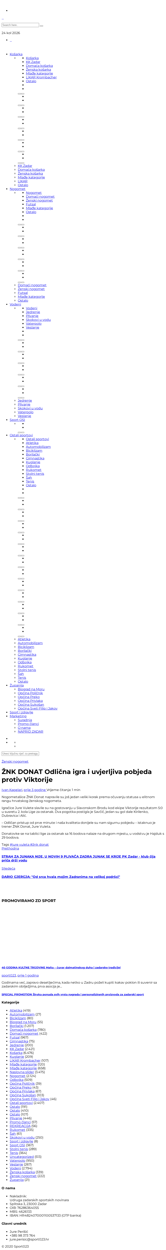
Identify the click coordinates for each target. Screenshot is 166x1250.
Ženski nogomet (39, 200)
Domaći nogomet (40, 197)
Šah (29, 477)
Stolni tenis (35, 474)
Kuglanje (33, 462)
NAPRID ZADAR (30, 731)
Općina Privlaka (30, 701)
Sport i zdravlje (21, 712)
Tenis (30, 481)
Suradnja (25, 720)
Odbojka (33, 466)
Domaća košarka (39, 66)
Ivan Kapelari (12, 790)
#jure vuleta (20, 844)
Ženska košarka (38, 70)
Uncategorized (22, 1157)
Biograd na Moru (31, 689)
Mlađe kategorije (39, 73)
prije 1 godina (28, 975)
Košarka (16, 54)
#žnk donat (39, 844)
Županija (17, 685)
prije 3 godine (35, 790)
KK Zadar (33, 62)
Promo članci (28, 724)
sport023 (9, 975)
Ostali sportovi (21, 435)
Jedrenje (33, 312)
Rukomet (34, 470)
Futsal (31, 204)
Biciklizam (34, 451)
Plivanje (32, 316)
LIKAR (23, 181)
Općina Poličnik (30, 693)
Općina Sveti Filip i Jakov (37, 708)
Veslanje (32, 327)
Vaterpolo (34, 324)
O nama (24, 728)
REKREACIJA (20, 1126)
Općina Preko (29, 697)
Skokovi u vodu (38, 320)
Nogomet (18, 189)
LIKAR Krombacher (41, 77)
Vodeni (15, 304)
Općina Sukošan (31, 705)
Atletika (32, 443)
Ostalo (31, 81)
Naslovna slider (22, 1072)
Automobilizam (38, 447)
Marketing (18, 716)
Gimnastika (35, 458)
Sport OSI (17, 420)
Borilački (33, 454)
